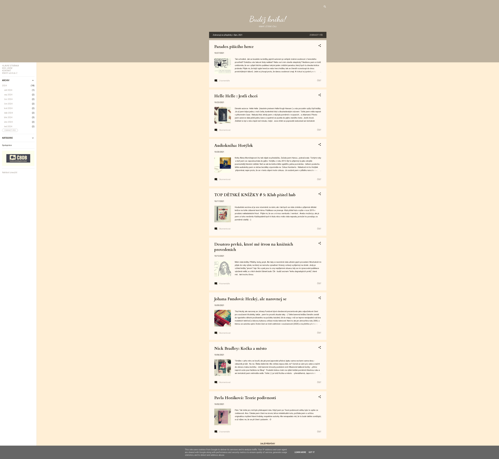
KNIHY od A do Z (9, 73)
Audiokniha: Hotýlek (233, 145)
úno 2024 (8, 122)
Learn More (300, 452)
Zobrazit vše (316, 35)
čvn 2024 (8, 104)
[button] (319, 46)
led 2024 (8, 126)
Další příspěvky (267, 444)
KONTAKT (6, 70)
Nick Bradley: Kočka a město (240, 348)
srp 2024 (8, 94)
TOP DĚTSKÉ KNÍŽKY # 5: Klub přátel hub (255, 195)
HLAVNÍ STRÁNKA (10, 65)
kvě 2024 (8, 108)
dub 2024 (8, 113)
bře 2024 (8, 117)
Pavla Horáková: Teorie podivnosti (245, 398)
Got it (312, 452)
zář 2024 (8, 90)
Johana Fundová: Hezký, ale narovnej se (250, 299)
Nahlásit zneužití (9, 172)
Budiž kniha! (267, 19)
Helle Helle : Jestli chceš (236, 96)
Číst (319, 80)
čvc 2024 (8, 99)
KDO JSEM (7, 68)
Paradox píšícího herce (234, 46)
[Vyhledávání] (324, 7)
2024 (4, 85)
